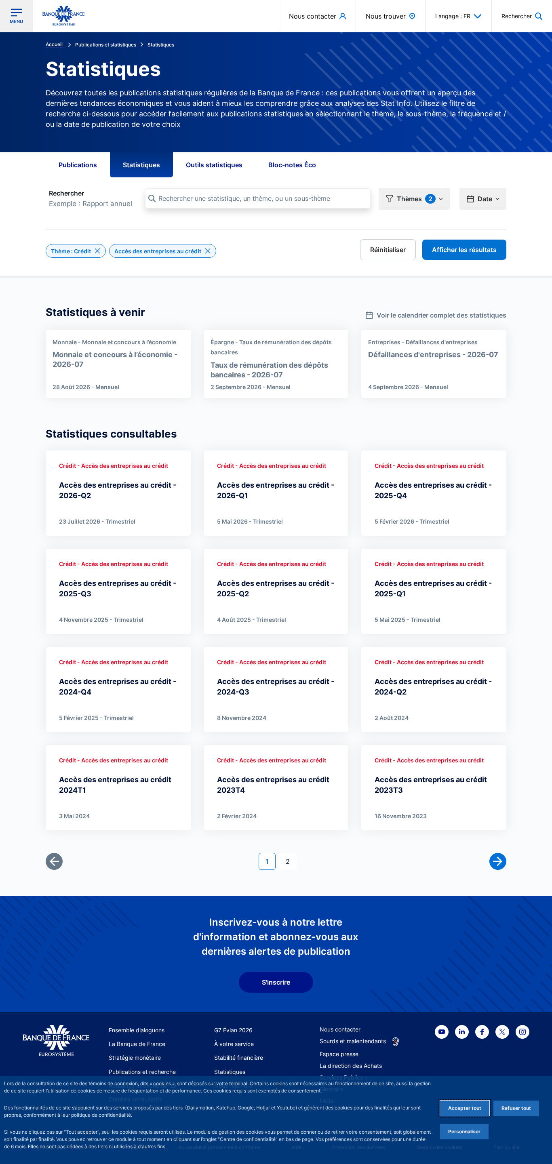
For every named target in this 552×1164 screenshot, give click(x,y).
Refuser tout (516, 1108)
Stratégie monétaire (135, 1057)
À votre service (234, 1043)
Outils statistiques (214, 165)
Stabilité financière (238, 1057)
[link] (435, 312)
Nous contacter (340, 1029)
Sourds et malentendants (353, 1041)
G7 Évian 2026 (233, 1030)
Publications (78, 165)
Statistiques (141, 165)
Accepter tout (464, 1108)
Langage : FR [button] (452, 16)
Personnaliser (464, 1131)
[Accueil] (56, 1041)
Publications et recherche (142, 1071)
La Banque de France (137, 1043)
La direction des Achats (351, 1065)
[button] (522, 16)
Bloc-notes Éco (292, 165)
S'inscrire (276, 982)
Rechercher (66, 193)
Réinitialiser (388, 250)
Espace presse (339, 1053)
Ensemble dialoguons (136, 1030)
